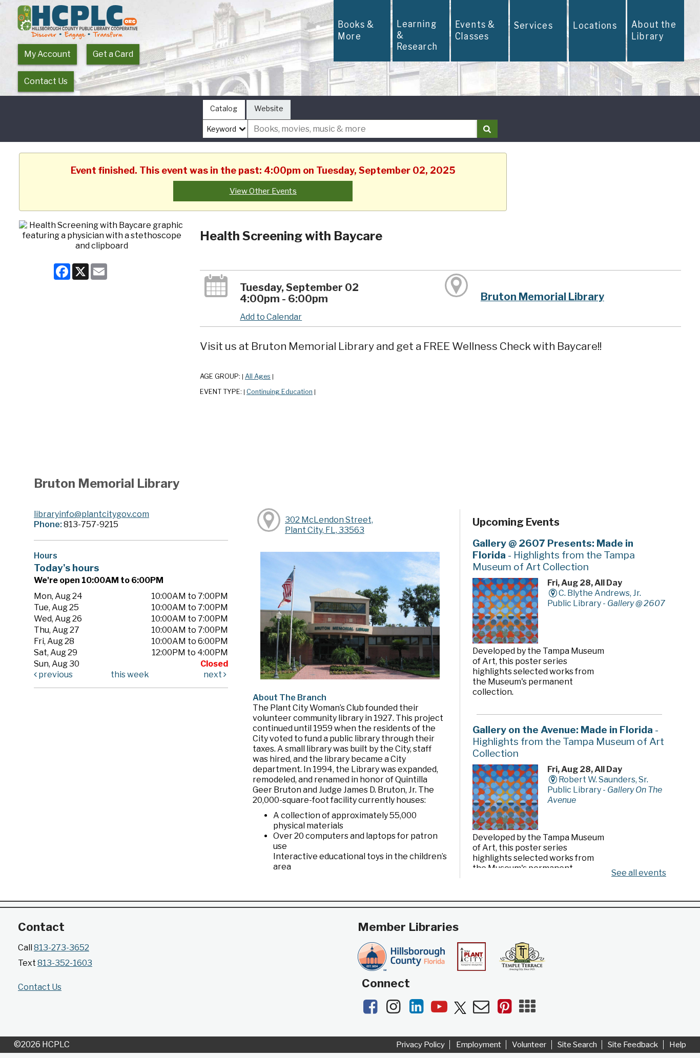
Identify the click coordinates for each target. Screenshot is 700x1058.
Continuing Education (279, 392)
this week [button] (130, 674)
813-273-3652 (61, 947)
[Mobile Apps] (530, 1009)
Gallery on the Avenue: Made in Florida (568, 741)
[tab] (224, 110)
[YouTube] (442, 1009)
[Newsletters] (484, 1009)
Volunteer (529, 1044)
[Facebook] (373, 1009)
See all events (638, 873)
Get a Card (113, 54)
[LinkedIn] (419, 1009)
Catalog (223, 108)
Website (268, 108)
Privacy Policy (420, 1044)
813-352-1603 (64, 963)
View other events (263, 191)
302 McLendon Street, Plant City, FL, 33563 (329, 525)
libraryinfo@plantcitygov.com (91, 514)
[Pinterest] (507, 1009)
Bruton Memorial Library (542, 297)
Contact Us (46, 81)
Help (677, 1044)
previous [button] (55, 674)
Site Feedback (633, 1044)
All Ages (258, 376)
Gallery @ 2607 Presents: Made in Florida (553, 555)
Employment (478, 1044)
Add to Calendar (271, 317)
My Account (47, 54)
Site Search (577, 1044)
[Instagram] (396, 1009)
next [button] (213, 674)
